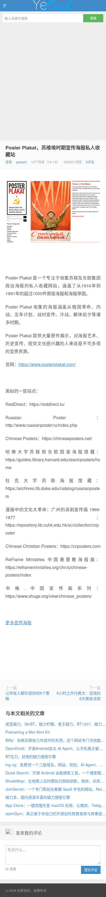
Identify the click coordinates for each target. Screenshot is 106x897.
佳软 (8, 162)
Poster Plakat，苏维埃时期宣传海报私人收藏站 (52, 151)
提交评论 (90, 869)
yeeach (21, 162)
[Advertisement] (53, 80)
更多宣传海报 (18, 622)
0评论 (90, 162)
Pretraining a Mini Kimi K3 (27, 732)
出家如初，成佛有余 (53, 5)
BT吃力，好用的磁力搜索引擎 (30, 756)
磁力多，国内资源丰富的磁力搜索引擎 (37, 797)
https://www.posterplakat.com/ (47, 364)
